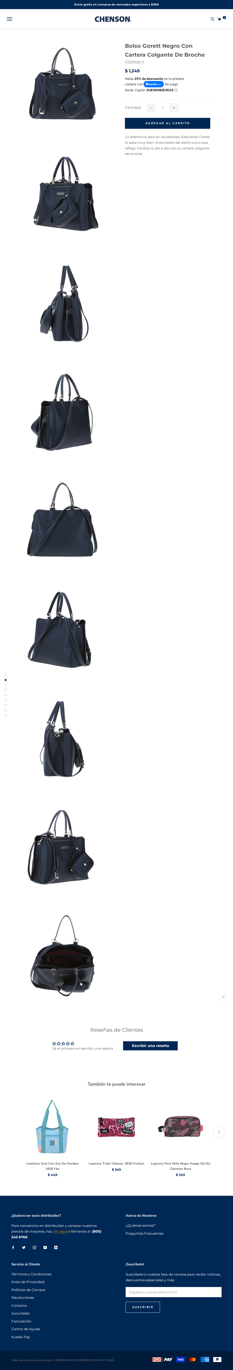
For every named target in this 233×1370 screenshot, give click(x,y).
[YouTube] (45, 1247)
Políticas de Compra (28, 1290)
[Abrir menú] (9, 19)
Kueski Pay (20, 1337)
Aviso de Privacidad (27, 1282)
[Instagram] (34, 1247)
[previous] (14, 1132)
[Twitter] (23, 1247)
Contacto (19, 1305)
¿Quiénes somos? (140, 1225)
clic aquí (60, 1231)
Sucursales (20, 1313)
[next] (219, 1132)
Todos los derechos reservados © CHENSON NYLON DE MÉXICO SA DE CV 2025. (62, 1360)
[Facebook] (13, 1247)
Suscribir (142, 1307)
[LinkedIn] (56, 1247)
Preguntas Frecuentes (144, 1233)
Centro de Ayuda (25, 1329)
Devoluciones (22, 1297)
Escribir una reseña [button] (150, 1046)
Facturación (21, 1321)
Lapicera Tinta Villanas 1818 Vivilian (116, 1163)
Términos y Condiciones (31, 1274)
